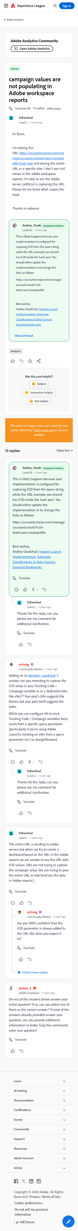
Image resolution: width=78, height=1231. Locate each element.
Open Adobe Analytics (35, 48)
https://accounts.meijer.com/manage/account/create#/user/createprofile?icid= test (38, 158)
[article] (39, 529)
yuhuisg (24, 664)
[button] (23, 108)
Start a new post (44, 430)
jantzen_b (25, 988)
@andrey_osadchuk (41, 675)
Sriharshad (26, 117)
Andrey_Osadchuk (34, 225)
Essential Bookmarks (28, 325)
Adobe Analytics (15, 19)
